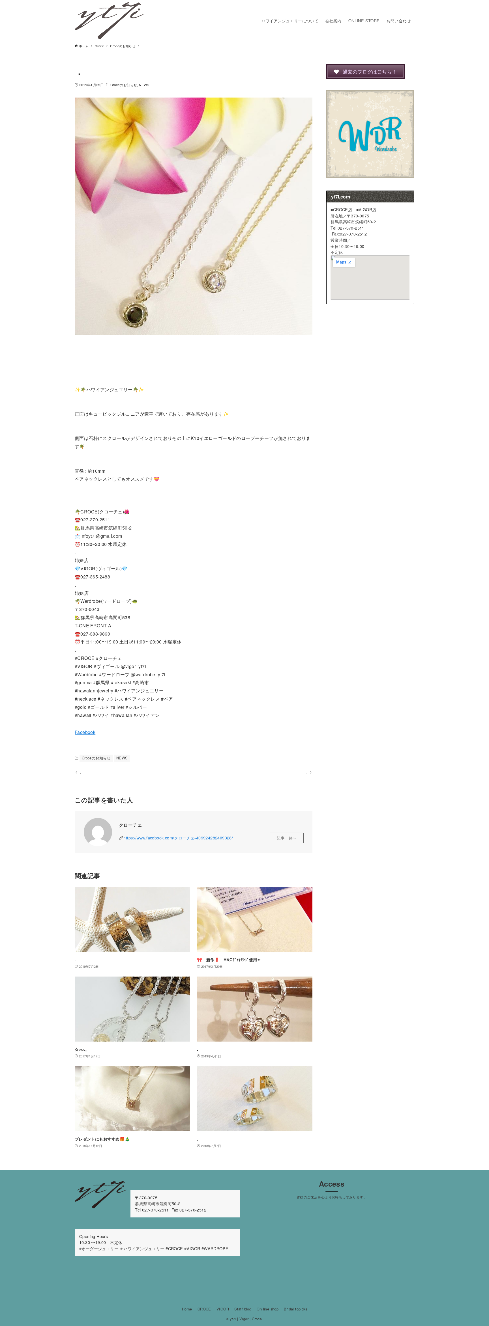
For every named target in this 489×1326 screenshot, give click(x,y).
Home (187, 1309)
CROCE (204, 1309)
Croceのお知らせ (123, 84)
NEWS (144, 84)
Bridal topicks (295, 1309)
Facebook (85, 732)
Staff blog (242, 1309)
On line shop (267, 1309)
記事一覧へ (287, 838)
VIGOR (222, 1309)
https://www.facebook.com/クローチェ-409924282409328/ (178, 838)
